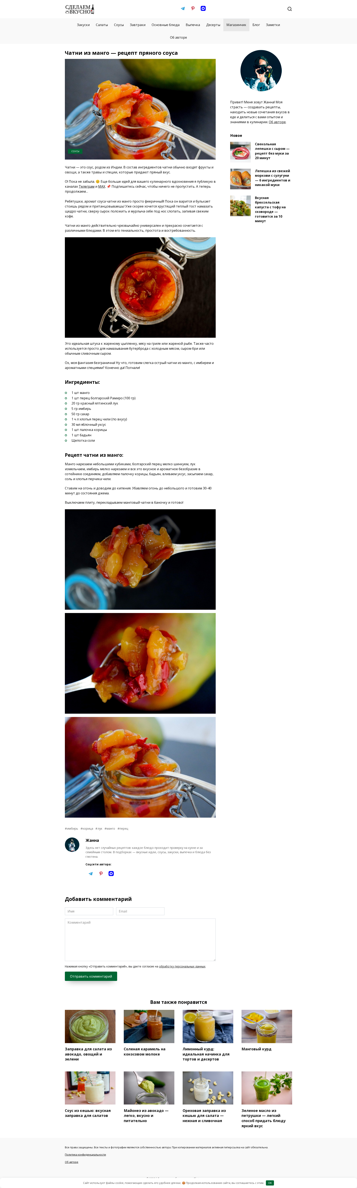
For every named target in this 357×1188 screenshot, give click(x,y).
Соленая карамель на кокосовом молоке (144, 1051)
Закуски (83, 25)
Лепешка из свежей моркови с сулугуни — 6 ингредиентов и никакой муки (272, 178)
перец (124, 828)
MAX (101, 186)
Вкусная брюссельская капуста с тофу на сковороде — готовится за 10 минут (270, 209)
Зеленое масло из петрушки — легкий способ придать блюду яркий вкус (264, 1118)
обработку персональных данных (182, 966)
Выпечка (193, 25)
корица (88, 828)
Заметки (273, 25)
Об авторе (178, 37)
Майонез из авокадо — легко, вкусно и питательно (146, 1115)
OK (270, 1183)
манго (111, 828)
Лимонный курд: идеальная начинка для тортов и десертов (206, 1054)
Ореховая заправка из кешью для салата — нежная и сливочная (204, 1115)
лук (100, 828)
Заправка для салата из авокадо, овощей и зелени (88, 1054)
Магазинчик (236, 25)
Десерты (213, 25)
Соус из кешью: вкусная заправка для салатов (88, 1113)
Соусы (119, 25)
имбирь (72, 828)
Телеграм (86, 186)
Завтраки (137, 25)
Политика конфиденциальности (85, 1154)
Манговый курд (256, 1048)
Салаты (102, 25)
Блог (256, 25)
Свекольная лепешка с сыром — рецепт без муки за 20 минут (272, 151)
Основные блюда (166, 25)
